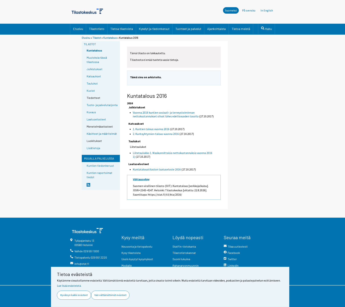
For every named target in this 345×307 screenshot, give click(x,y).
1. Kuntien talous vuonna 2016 (151, 129)
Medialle (126, 265)
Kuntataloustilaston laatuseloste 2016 (157, 169)
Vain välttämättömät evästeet (110, 295)
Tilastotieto (96, 29)
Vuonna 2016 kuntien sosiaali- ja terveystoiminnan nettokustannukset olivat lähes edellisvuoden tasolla (166, 114)
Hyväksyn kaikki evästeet (74, 295)
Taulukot (92, 83)
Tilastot (97, 37)
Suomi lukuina (181, 259)
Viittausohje (141, 179)
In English (267, 10)
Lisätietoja (93, 148)
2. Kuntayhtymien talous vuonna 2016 (156, 134)
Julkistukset (94, 69)
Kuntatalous (110, 37)
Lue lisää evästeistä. (69, 285)
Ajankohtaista (216, 29)
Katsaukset (94, 76)
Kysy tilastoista (131, 252)
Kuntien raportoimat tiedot (99, 175)
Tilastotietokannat (184, 252)
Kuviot (91, 90)
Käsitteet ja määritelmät (102, 133)
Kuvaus (91, 112)
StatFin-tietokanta (184, 246)
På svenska (248, 10)
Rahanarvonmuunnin (185, 265)
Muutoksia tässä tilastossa (97, 60)
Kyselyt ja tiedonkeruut (154, 29)
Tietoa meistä (241, 29)
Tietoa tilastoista (121, 29)
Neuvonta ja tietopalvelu (136, 246)
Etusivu (78, 29)
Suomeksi (231, 10)
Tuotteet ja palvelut (188, 29)
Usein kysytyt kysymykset (137, 259)
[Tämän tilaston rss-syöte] (102, 186)
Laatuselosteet (96, 119)
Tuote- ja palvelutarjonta (102, 105)
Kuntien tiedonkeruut (100, 165)
